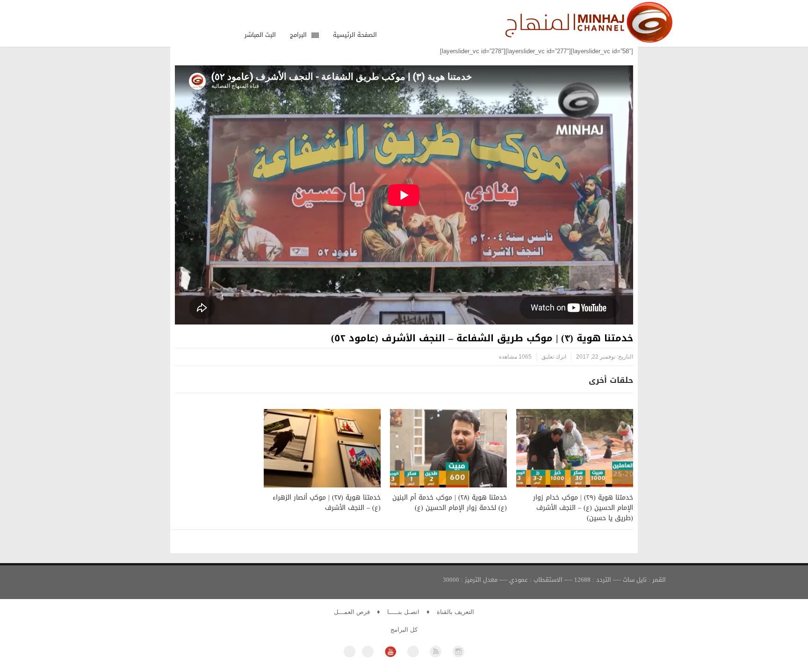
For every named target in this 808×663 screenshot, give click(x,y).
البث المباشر (260, 35)
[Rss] (435, 651)
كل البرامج (404, 629)
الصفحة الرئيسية (355, 35)
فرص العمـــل (352, 611)
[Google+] (413, 651)
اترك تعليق (553, 356)
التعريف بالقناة (455, 611)
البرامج (298, 35)
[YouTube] (390, 651)
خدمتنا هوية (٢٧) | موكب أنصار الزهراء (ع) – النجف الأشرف (327, 502)
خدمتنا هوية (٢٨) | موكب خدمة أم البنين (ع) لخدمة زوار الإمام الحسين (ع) (449, 502)
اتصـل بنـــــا (403, 611)
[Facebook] (349, 651)
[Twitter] (368, 651)
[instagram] (458, 651)
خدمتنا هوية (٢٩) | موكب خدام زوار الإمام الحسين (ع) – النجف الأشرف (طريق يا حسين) (583, 507)
